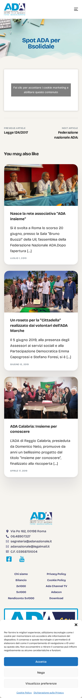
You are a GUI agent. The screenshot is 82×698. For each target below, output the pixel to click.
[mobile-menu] (72, 9)
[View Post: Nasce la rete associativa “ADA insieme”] (41, 185)
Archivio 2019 (19, 173)
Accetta (41, 661)
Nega (41, 672)
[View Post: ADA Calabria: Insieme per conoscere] (41, 398)
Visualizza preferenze (41, 683)
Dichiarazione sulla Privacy (49, 692)
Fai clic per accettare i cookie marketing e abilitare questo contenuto (40, 90)
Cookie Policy (24, 692)
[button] (76, 625)
